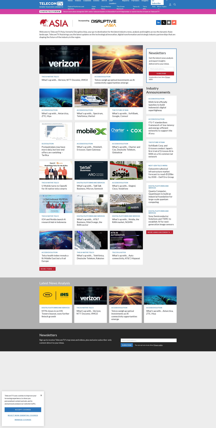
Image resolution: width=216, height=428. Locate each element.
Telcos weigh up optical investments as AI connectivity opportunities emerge (114, 81)
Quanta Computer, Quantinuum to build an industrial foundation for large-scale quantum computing (160, 196)
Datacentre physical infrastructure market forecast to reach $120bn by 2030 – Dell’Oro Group (161, 172)
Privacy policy (158, 345)
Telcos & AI (136, 8)
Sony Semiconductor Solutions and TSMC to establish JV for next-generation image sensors (161, 220)
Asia (153, 6)
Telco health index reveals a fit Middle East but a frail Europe (55, 258)
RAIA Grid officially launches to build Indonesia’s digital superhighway (157, 106)
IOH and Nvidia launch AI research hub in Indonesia (54, 220)
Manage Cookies (23, 420)
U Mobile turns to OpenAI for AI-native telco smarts (54, 187)
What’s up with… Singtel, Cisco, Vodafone (124, 187)
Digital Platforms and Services (76, 8)
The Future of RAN (120, 110)
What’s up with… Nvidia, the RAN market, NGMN (125, 220)
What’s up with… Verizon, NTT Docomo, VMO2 (65, 80)
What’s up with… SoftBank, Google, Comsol (125, 114)
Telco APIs (145, 8)
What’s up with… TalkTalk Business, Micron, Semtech (90, 187)
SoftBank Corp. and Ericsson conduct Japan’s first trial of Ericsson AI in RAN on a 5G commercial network (160, 151)
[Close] (41, 395)
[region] (23, 408)
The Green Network (121, 8)
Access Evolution (102, 77)
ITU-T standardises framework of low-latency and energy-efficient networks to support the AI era (161, 128)
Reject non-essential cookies (23, 415)
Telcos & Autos (119, 252)
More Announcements (159, 232)
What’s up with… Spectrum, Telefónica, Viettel (90, 114)
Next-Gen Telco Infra (157, 166)
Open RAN (94, 8)
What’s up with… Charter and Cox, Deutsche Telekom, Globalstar (126, 150)
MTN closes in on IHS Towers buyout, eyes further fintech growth (55, 314)
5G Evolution (48, 144)
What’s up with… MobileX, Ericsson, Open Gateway (89, 148)
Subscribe (161, 73)
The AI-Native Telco (50, 77)
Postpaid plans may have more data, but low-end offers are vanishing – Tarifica (53, 151)
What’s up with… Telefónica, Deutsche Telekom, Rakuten (90, 256)
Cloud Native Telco (106, 8)
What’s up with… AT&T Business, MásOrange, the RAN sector (89, 222)
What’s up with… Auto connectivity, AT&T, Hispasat (126, 256)
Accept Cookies (23, 410)
